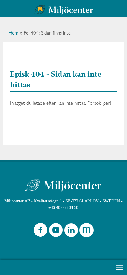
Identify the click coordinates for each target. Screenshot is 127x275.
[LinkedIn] (71, 231)
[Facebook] (40, 231)
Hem (13, 33)
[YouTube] (56, 231)
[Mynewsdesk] (86, 231)
